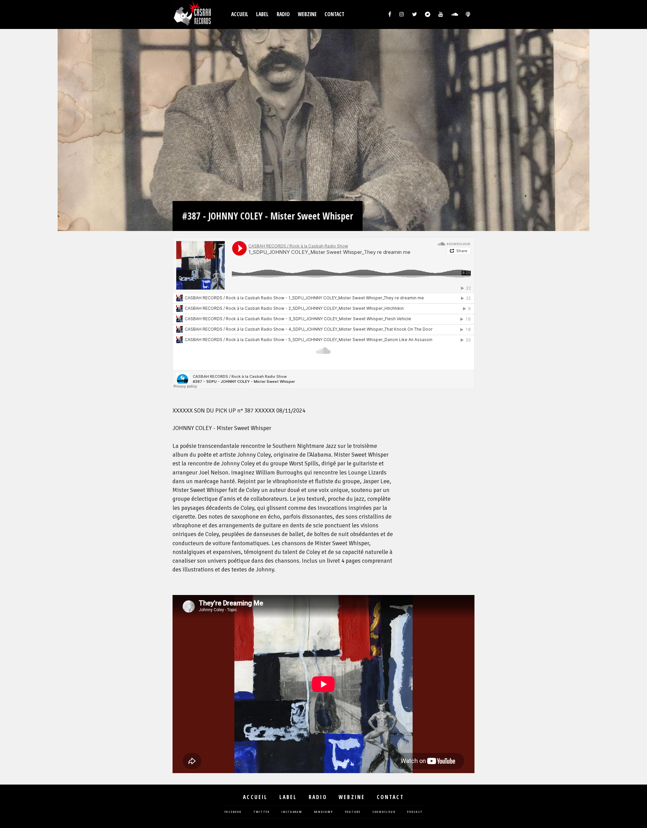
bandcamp (323, 812)
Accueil (239, 14)
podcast (415, 812)
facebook (233, 812)
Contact (334, 14)
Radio (283, 14)
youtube (353, 812)
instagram (291, 812)
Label (262, 14)
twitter (261, 812)
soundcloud (384, 812)
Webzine (307, 14)
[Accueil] (193, 14)
